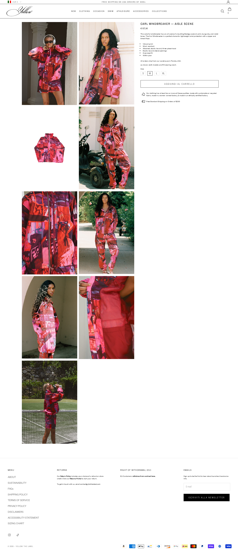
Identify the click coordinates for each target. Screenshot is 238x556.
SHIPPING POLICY (18, 494)
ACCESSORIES (141, 11)
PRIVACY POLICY (17, 506)
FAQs (10, 489)
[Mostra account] (228, 2)
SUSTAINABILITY (17, 483)
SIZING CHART (16, 523)
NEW (73, 11)
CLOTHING (84, 11)
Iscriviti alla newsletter (206, 497)
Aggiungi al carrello (179, 84)
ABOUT (12, 477)
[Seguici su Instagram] (9, 535)
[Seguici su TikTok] (17, 535)
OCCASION (99, 11)
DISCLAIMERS (15, 512)
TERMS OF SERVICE (19, 500)
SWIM (110, 11)
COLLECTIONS (159, 11)
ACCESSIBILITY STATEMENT (23, 518)
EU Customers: (137, 476)
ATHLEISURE (123, 11)
